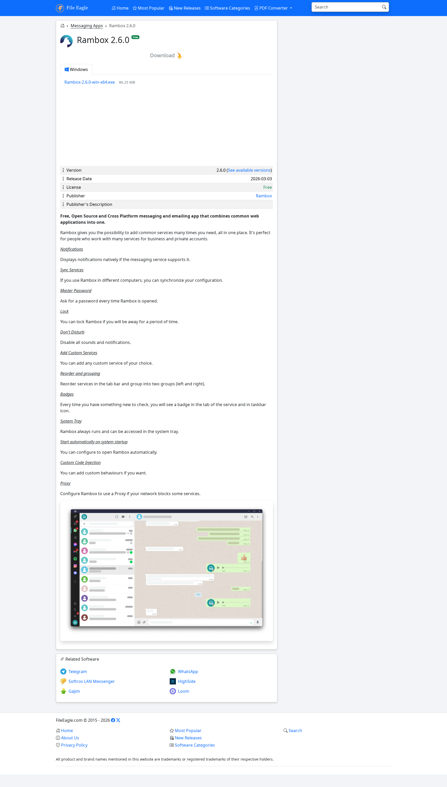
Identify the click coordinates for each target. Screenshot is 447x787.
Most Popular (151, 8)
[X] (118, 720)
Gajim (74, 691)
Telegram (78, 671)
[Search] (384, 7)
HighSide (187, 681)
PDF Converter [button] (273, 8)
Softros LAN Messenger (92, 681)
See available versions (249, 170)
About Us (70, 738)
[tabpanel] (168, 82)
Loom (183, 691)
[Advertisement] (166, 125)
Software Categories (229, 8)
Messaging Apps (87, 25)
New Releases (187, 8)
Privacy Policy (74, 745)
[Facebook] (113, 720)
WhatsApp (188, 671)
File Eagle (76, 7)
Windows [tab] (78, 69)
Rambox (264, 196)
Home (122, 8)
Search (295, 730)
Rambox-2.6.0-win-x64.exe (89, 82)
